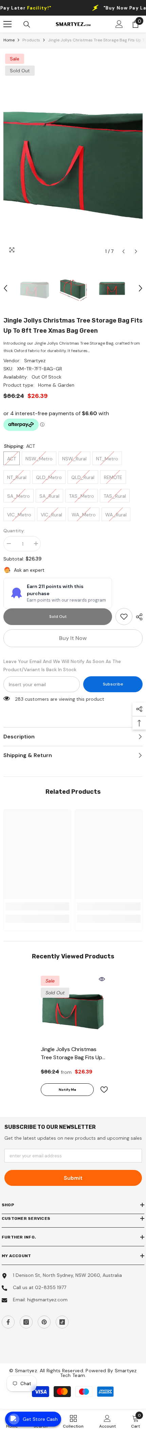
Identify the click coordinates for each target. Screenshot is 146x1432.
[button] (123, 251)
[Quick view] (102, 979)
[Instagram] (26, 1322)
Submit (73, 1177)
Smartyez (34, 360)
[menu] (7, 24)
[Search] (27, 24)
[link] (123, 616)
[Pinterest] (44, 1322)
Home (9, 40)
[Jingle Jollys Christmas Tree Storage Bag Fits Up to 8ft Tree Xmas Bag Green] (73, 1008)
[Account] (119, 24)
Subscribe (113, 684)
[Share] (137, 617)
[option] (73, 155)
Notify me (67, 1089)
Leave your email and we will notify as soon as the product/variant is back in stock (62, 665)
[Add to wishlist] (101, 1090)
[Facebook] (8, 1322)
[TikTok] (62, 1322)
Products (31, 40)
